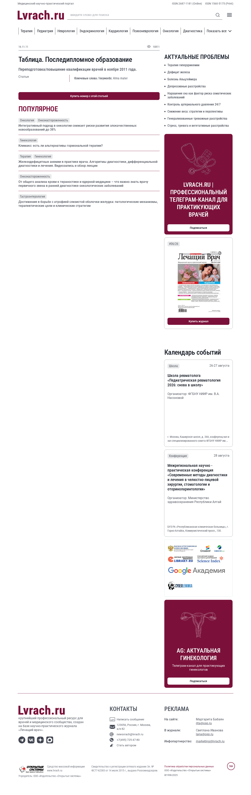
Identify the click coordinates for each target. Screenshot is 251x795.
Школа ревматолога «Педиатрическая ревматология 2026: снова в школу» (194, 380)
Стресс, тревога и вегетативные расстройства (198, 125)
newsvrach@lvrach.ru (130, 734)
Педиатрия (45, 31)
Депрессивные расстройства (186, 86)
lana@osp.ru (204, 734)
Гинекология (28, 140)
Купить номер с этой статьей (89, 96)
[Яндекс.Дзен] (41, 740)
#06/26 (173, 244)
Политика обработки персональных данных (189, 766)
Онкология (171, 31)
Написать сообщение (130, 719)
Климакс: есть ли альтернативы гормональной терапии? (60, 145)
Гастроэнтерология (32, 196)
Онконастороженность (53, 120)
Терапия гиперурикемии (183, 65)
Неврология (66, 31)
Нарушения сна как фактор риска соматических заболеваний (199, 95)
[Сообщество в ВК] (32, 740)
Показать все (216, 31)
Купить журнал (198, 321)
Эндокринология (91, 31)
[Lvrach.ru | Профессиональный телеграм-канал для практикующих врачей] (22, 740)
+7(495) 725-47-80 (128, 739)
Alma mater (120, 78)
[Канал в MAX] (50, 740)
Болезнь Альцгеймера (182, 79)
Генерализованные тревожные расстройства (197, 118)
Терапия (27, 31)
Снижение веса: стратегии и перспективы (195, 111)
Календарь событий (192, 352)
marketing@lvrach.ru (210, 741)
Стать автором (126, 745)
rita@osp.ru (204, 723)
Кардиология (118, 31)
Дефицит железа (178, 72)
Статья (23, 77)
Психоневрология (145, 31)
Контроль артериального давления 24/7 (194, 104)
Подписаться (198, 227)
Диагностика (192, 31)
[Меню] (229, 15)
